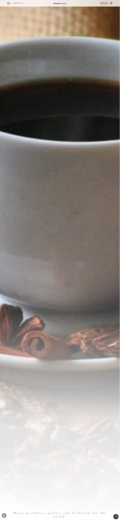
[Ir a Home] (60, 3)
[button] (18, 3)
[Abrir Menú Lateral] (8, 3)
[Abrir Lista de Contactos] (4, 515)
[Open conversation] (116, 516)
